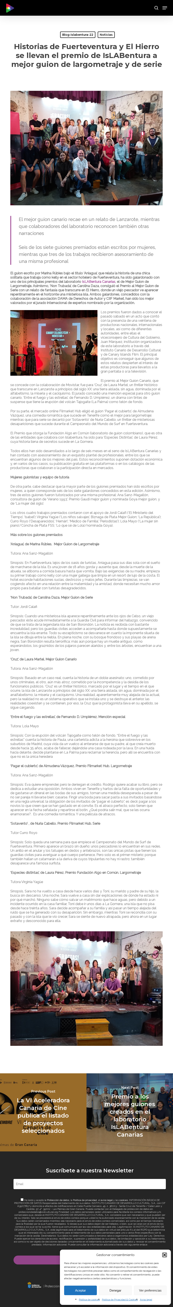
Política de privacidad (85, 1200)
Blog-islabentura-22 (77, 35)
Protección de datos (58, 1200)
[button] (164, 1255)
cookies (123, 1200)
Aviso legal (146, 1299)
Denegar (115, 1290)
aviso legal (107, 1200)
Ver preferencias (150, 1290)
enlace (143, 1244)
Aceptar (80, 1290)
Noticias (106, 35)
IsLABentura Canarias (98, 282)
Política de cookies (89, 1299)
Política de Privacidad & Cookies (120, 1299)
